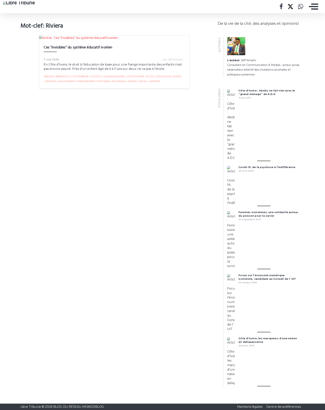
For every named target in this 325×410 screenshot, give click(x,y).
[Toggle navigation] (312, 6)
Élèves (176, 76)
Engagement (66, 81)
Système (154, 81)
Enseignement (85, 81)
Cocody (95, 76)
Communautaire (113, 76)
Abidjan (49, 76)
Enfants (50, 81)
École (150, 76)
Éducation (163, 76)
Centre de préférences (283, 406)
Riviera (131, 81)
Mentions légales (250, 406)
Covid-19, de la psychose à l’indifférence (266, 167)
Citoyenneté (80, 76)
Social (143, 81)
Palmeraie (118, 81)
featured (103, 81)
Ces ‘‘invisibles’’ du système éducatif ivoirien (78, 47)
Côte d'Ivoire (135, 76)
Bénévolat (62, 76)
